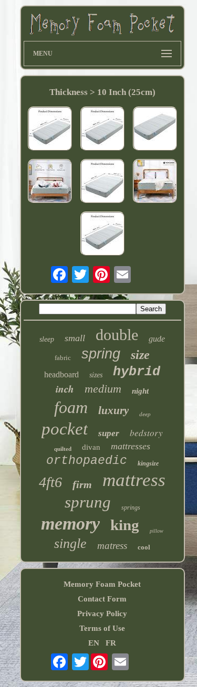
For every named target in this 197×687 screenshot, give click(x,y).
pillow (156, 531)
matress (112, 545)
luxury (113, 410)
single (70, 543)
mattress (133, 480)
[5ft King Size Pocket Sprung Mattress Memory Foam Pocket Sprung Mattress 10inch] (50, 182)
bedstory (146, 433)
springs (130, 507)
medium (103, 388)
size (140, 355)
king (124, 524)
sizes (95, 375)
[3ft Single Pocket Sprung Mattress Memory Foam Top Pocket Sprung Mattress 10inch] (155, 129)
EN (93, 643)
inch (65, 389)
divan (91, 447)
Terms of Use (102, 628)
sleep (46, 339)
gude (157, 338)
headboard (61, 374)
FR (111, 643)
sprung (88, 502)
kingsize (148, 463)
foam (71, 407)
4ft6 (50, 482)
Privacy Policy (102, 613)
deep (145, 414)
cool (144, 547)
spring (100, 354)
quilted (62, 449)
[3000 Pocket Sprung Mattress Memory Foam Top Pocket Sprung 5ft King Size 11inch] (155, 182)
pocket (65, 428)
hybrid (136, 371)
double (117, 334)
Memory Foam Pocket (102, 584)
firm (82, 484)
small (75, 338)
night (140, 391)
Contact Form (102, 599)
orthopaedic (86, 461)
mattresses (130, 446)
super (108, 433)
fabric (63, 358)
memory (70, 523)
